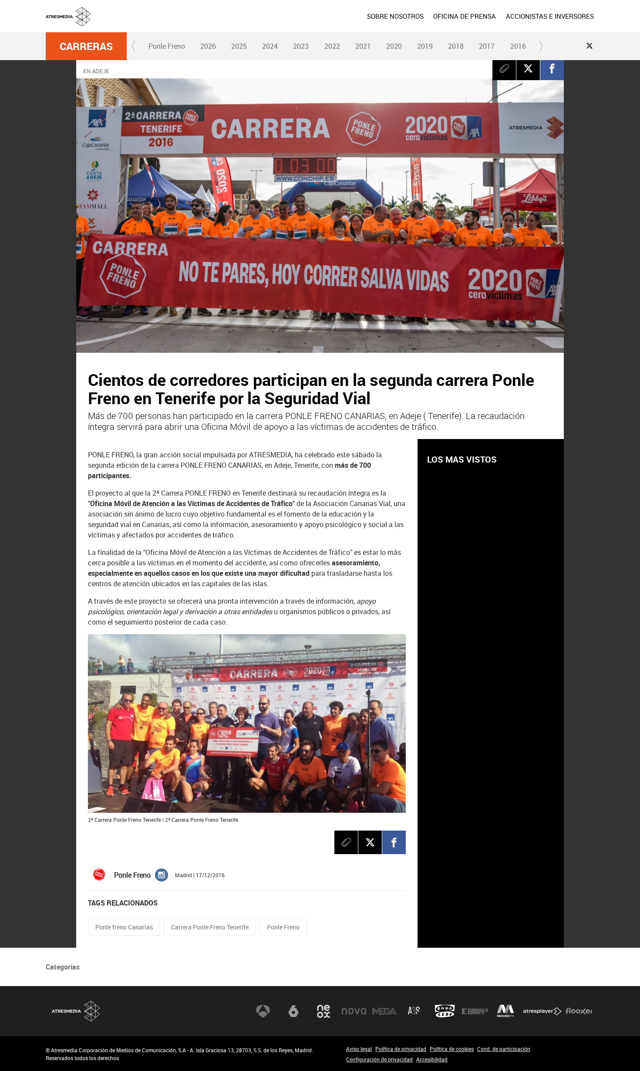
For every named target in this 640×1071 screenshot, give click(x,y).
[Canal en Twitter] (589, 45)
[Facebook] (552, 68)
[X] (528, 68)
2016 (518, 46)
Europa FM (475, 1011)
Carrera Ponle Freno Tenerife (210, 927)
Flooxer (579, 1011)
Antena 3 (263, 1011)
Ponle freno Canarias (124, 927)
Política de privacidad (400, 1048)
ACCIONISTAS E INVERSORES (550, 16)
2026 (208, 46)
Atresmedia (76, 1011)
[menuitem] (395, 16)
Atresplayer (542, 1011)
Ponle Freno (166, 46)
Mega (384, 1011)
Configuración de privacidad (379, 1059)
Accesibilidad (432, 1059)
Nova (354, 1011)
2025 (239, 46)
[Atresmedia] (323, 23)
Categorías (63, 967)
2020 (394, 46)
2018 (456, 46)
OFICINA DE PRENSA (464, 16)
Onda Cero (445, 1011)
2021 (363, 46)
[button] (134, 46)
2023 (301, 46)
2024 (270, 46)
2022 (332, 46)
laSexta (293, 1011)
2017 (487, 46)
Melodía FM (505, 1011)
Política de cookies (452, 1048)
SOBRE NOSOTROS (395, 16)
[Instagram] (161, 874)
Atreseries (414, 1011)
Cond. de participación (503, 1048)
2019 (425, 46)
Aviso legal (359, 1048)
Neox (323, 1011)
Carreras (86, 46)
